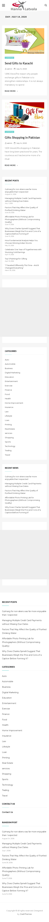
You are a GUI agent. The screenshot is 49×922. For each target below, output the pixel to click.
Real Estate (10, 429)
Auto (7, 360)
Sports (8, 442)
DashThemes (26, 914)
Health (8, 398)
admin (9, 69)
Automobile (10, 364)
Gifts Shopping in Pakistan (22, 137)
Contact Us (7, 812)
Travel (7, 455)
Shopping (9, 437)
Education (9, 377)
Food (7, 394)
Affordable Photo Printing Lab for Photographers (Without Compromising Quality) (22, 219)
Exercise (8, 386)
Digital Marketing (12, 372)
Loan (7, 420)
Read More (11, 91)
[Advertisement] (24, 312)
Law (6, 411)
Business (9, 368)
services (8, 433)
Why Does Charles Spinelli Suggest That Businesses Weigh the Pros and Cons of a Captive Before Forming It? (23, 231)
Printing (8, 424)
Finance (8, 390)
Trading (8, 450)
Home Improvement (14, 403)
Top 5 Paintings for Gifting (16, 259)
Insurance (9, 407)
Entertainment (11, 381)
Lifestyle (9, 57)
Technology (10, 446)
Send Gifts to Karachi (19, 63)
